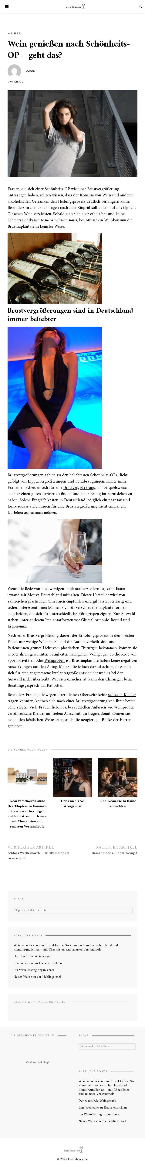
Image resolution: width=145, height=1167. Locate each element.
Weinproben (54, 660)
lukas (30, 70)
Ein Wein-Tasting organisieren (34, 970)
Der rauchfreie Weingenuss (72, 803)
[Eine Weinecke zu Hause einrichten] (117, 777)
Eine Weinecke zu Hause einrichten (117, 803)
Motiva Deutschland (44, 595)
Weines (14, 33)
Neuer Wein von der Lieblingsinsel (37, 977)
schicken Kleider (122, 695)
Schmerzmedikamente (26, 220)
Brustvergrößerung (79, 487)
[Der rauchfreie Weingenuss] (72, 777)
